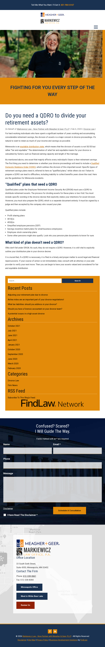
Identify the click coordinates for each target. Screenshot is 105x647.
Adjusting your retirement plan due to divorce (28, 295)
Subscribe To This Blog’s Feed (21, 397)
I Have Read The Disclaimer (22, 515)
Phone (6, 458)
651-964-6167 (67, 5)
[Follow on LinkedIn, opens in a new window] (55, 631)
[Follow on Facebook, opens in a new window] (50, 631)
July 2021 (12, 330)
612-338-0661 (29, 576)
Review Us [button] (25, 605)
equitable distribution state (32, 146)
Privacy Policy (42, 640)
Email (57, 444)
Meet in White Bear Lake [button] (32, 596)
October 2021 (14, 326)
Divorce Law (89, 129)
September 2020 (15, 354)
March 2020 (13, 363)
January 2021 (14, 345)
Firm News (13, 385)
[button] (96, 27)
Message (8, 473)
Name (6, 444)
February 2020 (14, 368)
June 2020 (12, 359)
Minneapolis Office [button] (29, 587)
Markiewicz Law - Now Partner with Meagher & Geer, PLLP (43, 129)
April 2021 (12, 340)
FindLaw (83, 640)
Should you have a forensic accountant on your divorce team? (35, 309)
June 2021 (12, 335)
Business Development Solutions (63, 640)
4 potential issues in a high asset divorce (26, 313)
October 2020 (14, 349)
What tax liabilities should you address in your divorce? (32, 304)
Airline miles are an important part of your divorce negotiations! (36, 299)
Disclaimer (8, 508)
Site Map (31, 640)
